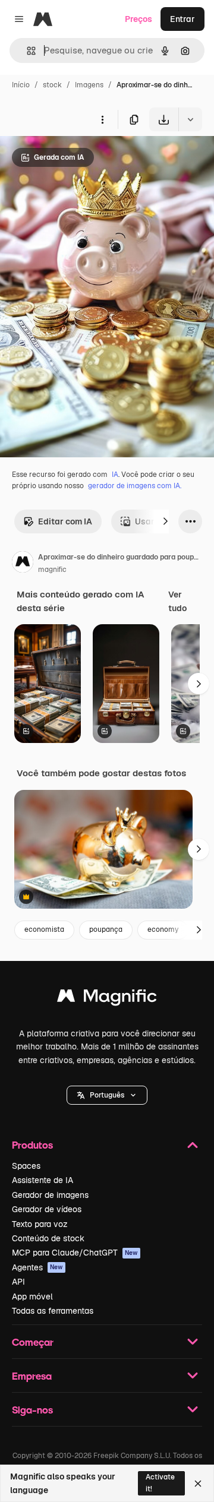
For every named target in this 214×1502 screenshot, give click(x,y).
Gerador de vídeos (46, 1209)
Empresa (32, 1376)
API (18, 1281)
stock (52, 85)
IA (115, 474)
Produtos (32, 1145)
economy (162, 929)
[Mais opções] (102, 119)
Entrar (182, 19)
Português (107, 1095)
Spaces (26, 1166)
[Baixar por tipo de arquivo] (190, 119)
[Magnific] (107, 998)
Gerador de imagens (50, 1195)
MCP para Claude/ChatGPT (75, 1252)
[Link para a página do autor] (22, 563)
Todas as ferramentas (52, 1310)
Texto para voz (40, 1224)
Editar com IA (65, 521)
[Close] (198, 1483)
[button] (107, 1095)
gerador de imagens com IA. (134, 486)
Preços (138, 19)
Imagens (89, 85)
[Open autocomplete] (26, 50)
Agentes (37, 1267)
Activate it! (160, 1482)
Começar (33, 1342)
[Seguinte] (165, 521)
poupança (105, 929)
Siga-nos (32, 1409)
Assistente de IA (42, 1180)
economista (44, 929)
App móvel (32, 1296)
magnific (52, 569)
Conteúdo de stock (48, 1238)
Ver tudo (177, 601)
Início (21, 85)
